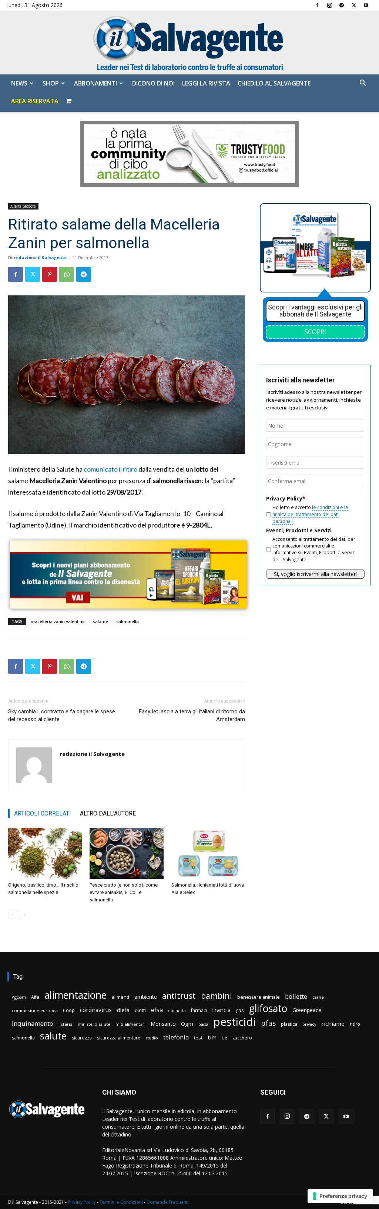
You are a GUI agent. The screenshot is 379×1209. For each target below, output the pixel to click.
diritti (140, 1010)
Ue (224, 1038)
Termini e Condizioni (121, 1202)
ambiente (145, 996)
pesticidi (235, 1022)
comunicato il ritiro (110, 469)
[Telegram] (341, 5)
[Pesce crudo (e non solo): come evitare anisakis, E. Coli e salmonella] (126, 853)
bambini (216, 995)
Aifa (35, 997)
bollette (296, 996)
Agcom (19, 997)
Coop (69, 1010)
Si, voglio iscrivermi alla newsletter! (315, 573)
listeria (65, 1024)
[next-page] (24, 914)
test (198, 1037)
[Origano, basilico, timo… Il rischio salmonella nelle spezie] (45, 853)
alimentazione (75, 995)
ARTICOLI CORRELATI (42, 813)
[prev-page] (12, 914)
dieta (123, 1010)
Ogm (187, 1023)
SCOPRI (315, 331)
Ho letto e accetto (310, 514)
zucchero (242, 1038)
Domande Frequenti (168, 1202)
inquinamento (32, 1023)
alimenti (120, 997)
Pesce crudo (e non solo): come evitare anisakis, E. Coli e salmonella (124, 892)
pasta (203, 1024)
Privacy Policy (82, 1202)
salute (53, 1036)
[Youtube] (366, 5)
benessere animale (258, 997)
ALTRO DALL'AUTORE (108, 813)
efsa (157, 1010)
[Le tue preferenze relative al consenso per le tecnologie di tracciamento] (340, 1196)
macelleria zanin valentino (58, 621)
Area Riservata (34, 101)
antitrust (179, 995)
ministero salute (94, 1024)
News (19, 83)
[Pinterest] (49, 274)
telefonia (176, 1037)
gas (240, 1010)
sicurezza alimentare (118, 1038)
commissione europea (35, 1010)
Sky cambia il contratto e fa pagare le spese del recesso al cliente (61, 715)
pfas (268, 1023)
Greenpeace (306, 1010)
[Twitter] (353, 5)
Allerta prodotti (23, 206)
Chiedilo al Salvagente (274, 83)
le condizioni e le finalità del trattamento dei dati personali (310, 514)
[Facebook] (317, 5)
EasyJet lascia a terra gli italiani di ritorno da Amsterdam (192, 715)
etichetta (177, 1010)
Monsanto (163, 1023)
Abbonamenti (95, 83)
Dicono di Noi (153, 83)
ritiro (355, 1024)
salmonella (127, 621)
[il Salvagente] (189, 42)
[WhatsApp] (66, 274)
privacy (309, 1024)
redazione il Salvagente (40, 257)
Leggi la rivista (206, 83)
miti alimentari (130, 1024)
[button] (363, 83)
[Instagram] (329, 5)
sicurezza (82, 1038)
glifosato (268, 1008)
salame (100, 621)
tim (212, 1037)
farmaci (199, 1010)
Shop (51, 83)
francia (221, 1010)
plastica (289, 1024)
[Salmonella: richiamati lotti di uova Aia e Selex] (208, 853)
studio (151, 1038)
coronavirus (96, 1010)
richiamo (333, 1023)
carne (318, 997)
